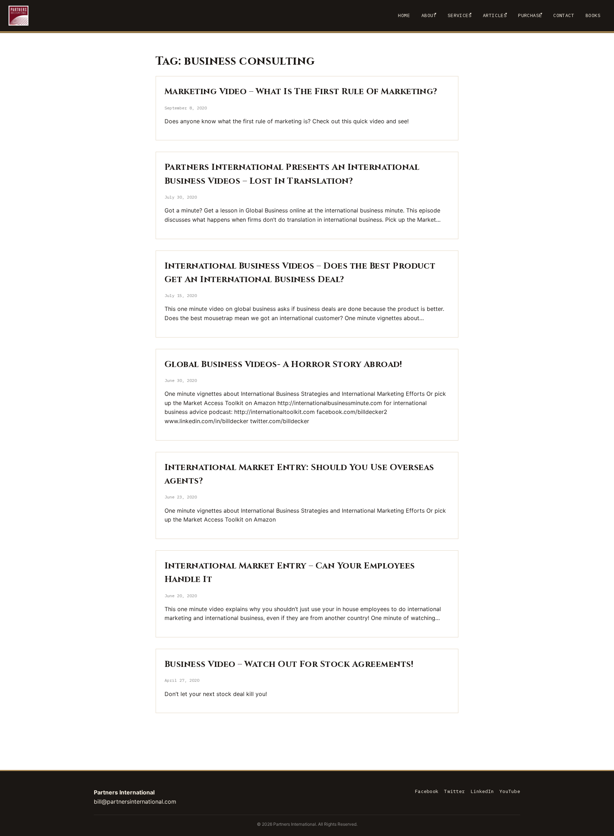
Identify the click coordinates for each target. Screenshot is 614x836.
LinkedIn (482, 791)
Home (404, 15)
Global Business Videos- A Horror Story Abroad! (283, 364)
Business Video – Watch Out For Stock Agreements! (289, 664)
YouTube (510, 791)
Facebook (426, 791)
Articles (495, 15)
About (428, 15)
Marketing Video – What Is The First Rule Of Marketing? (301, 91)
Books (593, 15)
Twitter (454, 791)
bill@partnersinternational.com (135, 801)
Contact (563, 15)
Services (460, 15)
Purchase (530, 15)
